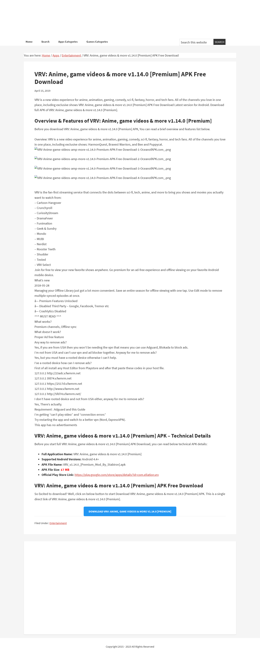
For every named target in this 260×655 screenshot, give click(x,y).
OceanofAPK (125, 19)
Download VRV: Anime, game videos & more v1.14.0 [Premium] (130, 511)
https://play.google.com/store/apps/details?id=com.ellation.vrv (117, 475)
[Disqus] (130, 587)
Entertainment (58, 523)
